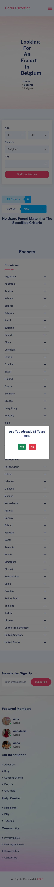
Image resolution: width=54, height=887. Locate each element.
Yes (22, 446)
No (32, 446)
